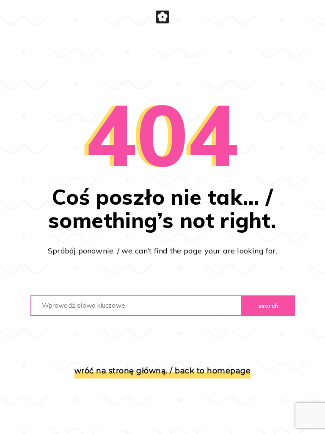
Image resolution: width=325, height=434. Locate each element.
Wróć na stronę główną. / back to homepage (162, 371)
